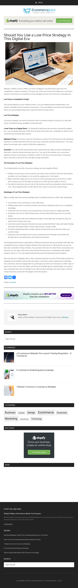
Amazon (66, 317)
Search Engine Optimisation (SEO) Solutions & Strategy (21, 552)
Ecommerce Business (35, 580)
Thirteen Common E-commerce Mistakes (36, 387)
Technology (36, 419)
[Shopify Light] (39, 24)
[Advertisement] (39, 483)
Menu (40, 3)
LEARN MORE (8, 524)
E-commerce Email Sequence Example (35, 370)
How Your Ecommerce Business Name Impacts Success (22, 539)
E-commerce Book (50, 580)
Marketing (11, 418)
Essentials (62, 412)
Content (21, 413)
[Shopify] (39, 299)
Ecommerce (46, 412)
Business (13, 282)
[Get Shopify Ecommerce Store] (39, 457)
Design (31, 412)
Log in (60, 580)
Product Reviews (24, 419)
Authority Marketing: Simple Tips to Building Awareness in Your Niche (26, 535)
